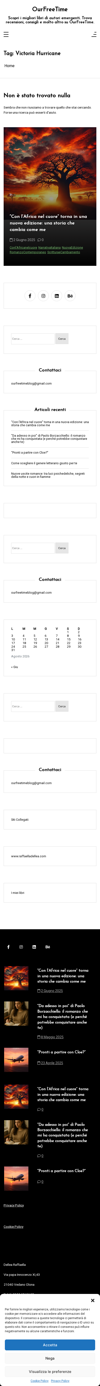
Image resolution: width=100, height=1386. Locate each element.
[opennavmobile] (94, 35)
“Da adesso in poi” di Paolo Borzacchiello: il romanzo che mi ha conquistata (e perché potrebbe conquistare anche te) (47, 225)
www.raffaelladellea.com (28, 856)
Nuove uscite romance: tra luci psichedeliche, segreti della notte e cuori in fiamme (48, 475)
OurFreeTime (50, 10)
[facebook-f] (30, 295)
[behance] (70, 295)
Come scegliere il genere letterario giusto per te (44, 463)
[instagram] (43, 295)
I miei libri (17, 893)
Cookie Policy (40, 1380)
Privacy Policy (60, 1380)
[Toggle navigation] (6, 35)
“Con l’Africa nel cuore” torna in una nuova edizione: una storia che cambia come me (50, 424)
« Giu (14, 667)
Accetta (50, 1345)
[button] (92, 1300)
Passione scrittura (26, 193)
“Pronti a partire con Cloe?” (29, 452)
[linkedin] (56, 295)
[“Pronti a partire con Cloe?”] (16, 1060)
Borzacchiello (19, 252)
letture (34, 252)
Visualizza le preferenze (50, 1371)
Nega (50, 1358)
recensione (48, 252)
